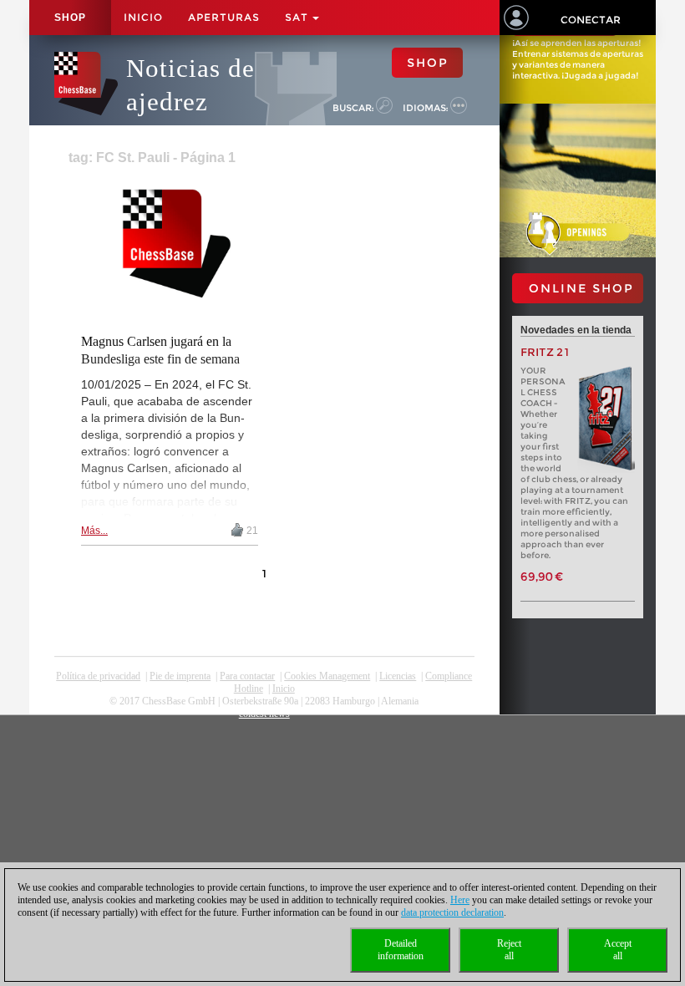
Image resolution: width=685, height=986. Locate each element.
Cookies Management (327, 676)
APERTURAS (224, 17)
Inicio (143, 17)
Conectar (591, 19)
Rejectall (509, 950)
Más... (94, 530)
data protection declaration (452, 912)
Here (459, 900)
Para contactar (247, 676)
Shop (70, 17)
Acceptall (618, 950)
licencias (397, 676)
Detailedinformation (401, 950)
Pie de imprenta (180, 676)
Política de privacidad (98, 676)
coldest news (264, 713)
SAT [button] (298, 17)
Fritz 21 (545, 352)
